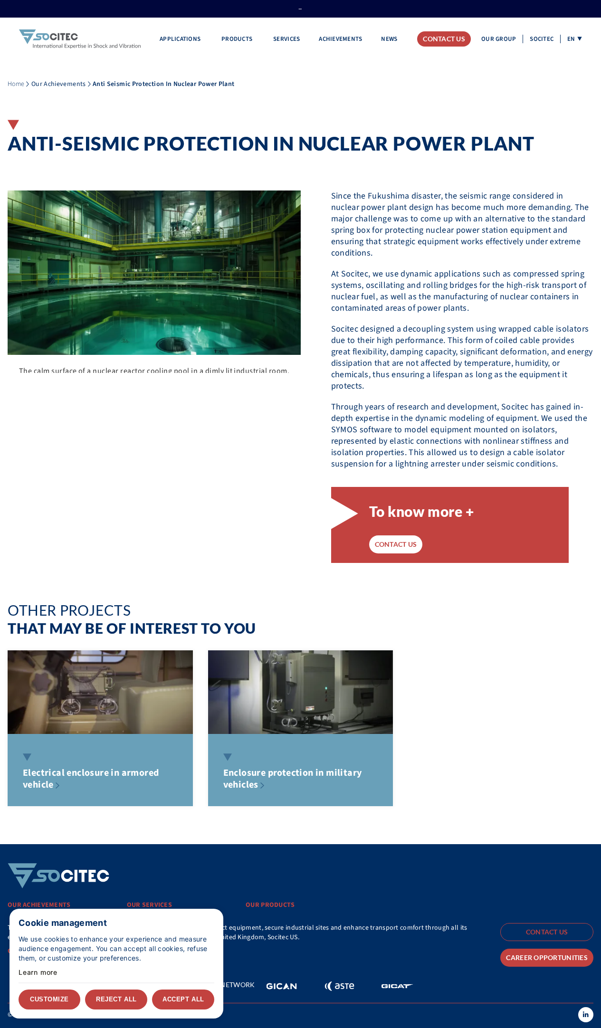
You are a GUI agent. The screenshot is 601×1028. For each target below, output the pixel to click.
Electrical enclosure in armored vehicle (91, 778)
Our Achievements (58, 84)
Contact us (444, 39)
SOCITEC (541, 39)
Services (286, 39)
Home (16, 84)
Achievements (340, 39)
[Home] (80, 39)
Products (237, 39)
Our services (149, 905)
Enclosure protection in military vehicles (292, 778)
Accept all (183, 999)
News (389, 39)
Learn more (38, 972)
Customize (49, 999)
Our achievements (39, 905)
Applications (181, 39)
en (571, 39)
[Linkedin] (585, 1014)
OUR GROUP (498, 39)
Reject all (116, 999)
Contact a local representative (62, 951)
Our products (270, 905)
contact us (396, 544)
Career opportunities (547, 957)
